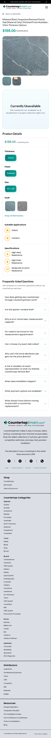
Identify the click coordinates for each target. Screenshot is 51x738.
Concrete (7, 646)
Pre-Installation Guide (12, 714)
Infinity (6, 572)
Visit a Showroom (11, 488)
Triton (6, 598)
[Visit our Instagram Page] (20, 461)
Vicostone (8, 588)
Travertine (8, 533)
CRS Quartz (8, 566)
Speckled (7, 653)
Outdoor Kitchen (10, 638)
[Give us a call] (42, 461)
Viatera (7, 585)
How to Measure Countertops (15, 718)
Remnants (8, 485)
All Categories (9, 656)
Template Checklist (11, 710)
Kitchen (7, 622)
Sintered (7, 527)
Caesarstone (9, 559)
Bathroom (8, 625)
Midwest (7, 690)
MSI (5, 607)
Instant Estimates (40, 468)
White (6, 541)
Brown (6, 551)
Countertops (9, 481)
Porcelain (7, 517)
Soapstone (8, 530)
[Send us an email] (31, 461)
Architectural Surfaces (13, 672)
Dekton (6, 569)
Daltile (6, 694)
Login (6, 468)
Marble (6, 514)
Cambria (7, 563)
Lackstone (8, 591)
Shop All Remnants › (14, 215)
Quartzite (7, 520)
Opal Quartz (8, 575)
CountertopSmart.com (9, 733)
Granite (7, 508)
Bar (5, 632)
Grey (6, 548)
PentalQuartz (9, 579)
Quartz (6, 504)
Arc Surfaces (9, 594)
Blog (5, 725)
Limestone (8, 511)
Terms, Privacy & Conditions (40, 734)
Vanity (6, 629)
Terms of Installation (12, 721)
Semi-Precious (10, 524)
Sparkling (7, 649)
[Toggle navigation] (46, 7)
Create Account (17, 468)
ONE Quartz (8, 611)
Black (6, 545)
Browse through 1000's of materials (23, 2)
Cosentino (8, 604)
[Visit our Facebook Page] (9, 461)
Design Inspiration (11, 707)
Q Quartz (7, 582)
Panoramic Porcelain (12, 614)
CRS (5, 680)
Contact (28, 468)
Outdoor (7, 635)
